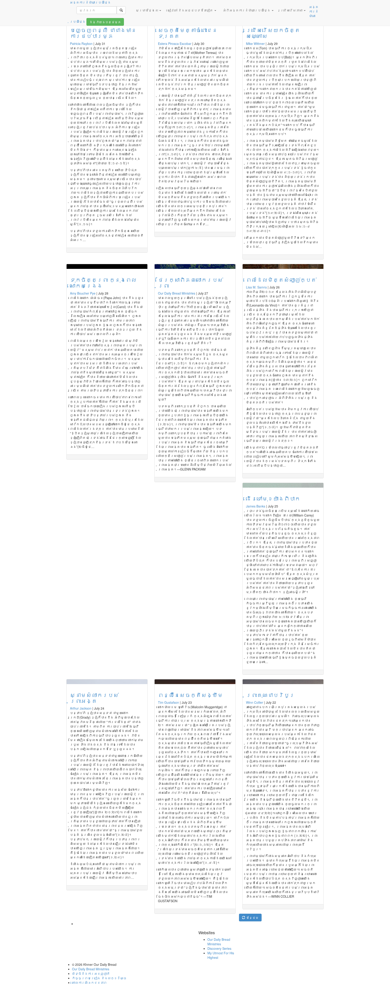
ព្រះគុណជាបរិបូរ (270, 695)
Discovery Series (219, 948)
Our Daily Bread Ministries (176, 293)
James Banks (255, 506)
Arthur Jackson (80, 708)
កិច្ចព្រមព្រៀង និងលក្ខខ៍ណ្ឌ (99, 978)
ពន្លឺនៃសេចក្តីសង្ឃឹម (190, 695)
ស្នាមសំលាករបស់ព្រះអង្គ (94, 698)
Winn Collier (254, 702)
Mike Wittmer (255, 43)
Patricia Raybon (81, 43)
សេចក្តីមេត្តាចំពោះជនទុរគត (188, 33)
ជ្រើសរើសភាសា (291, 10)
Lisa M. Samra (256, 287)
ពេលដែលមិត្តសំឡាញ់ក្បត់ (281, 280)
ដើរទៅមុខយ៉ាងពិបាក (273, 498)
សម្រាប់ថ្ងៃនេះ (147, 10)
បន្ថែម (252, 917)
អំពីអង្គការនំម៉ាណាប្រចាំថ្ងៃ (247, 10)
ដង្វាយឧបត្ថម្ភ (105, 22)
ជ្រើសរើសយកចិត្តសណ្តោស (273, 33)
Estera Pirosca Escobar (174, 43)
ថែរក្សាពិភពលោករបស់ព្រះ (190, 282)
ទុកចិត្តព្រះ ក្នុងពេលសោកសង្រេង (103, 282)
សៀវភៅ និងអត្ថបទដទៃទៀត (191, 10)
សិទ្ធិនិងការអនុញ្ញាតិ (91, 973)
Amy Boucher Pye (82, 293)
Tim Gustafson (168, 702)
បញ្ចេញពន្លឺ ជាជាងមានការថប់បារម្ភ (103, 33)
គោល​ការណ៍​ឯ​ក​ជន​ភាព (89, 982)
